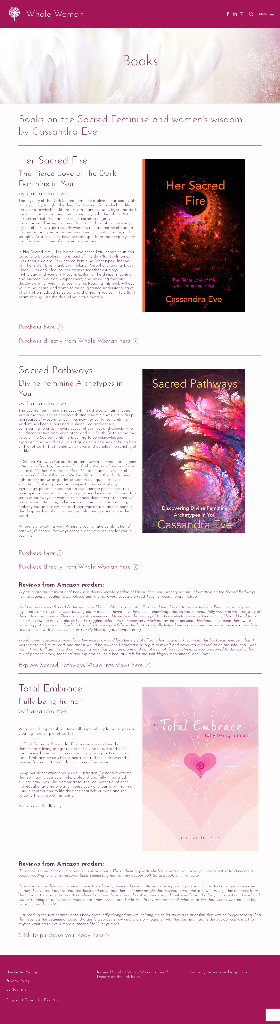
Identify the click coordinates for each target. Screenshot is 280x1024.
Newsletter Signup (22, 972)
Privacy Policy (18, 981)
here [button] (49, 327)
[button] (266, 14)
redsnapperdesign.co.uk (227, 972)
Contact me (16, 990)
